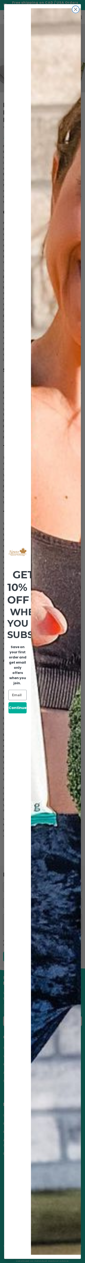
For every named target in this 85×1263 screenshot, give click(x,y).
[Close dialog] (75, 9)
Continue (18, 707)
